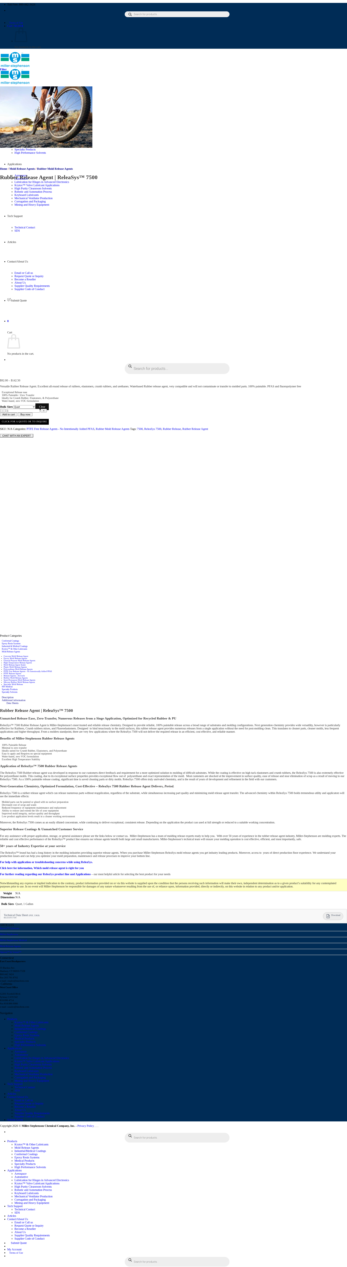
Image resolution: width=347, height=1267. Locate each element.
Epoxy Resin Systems (11, 643)
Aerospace (20, 1051)
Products (12, 1019)
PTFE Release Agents (12, 673)
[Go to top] (96, 1126)
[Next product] (3, 186)
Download (335, 915)
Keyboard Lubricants (26, 1071)
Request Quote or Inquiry (29, 1103)
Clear (42, 406)
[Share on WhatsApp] (2, 432)
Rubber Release (172, 428)
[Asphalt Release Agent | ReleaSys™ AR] (48, 374)
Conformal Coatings (10, 641)
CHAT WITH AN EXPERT (16, 435)
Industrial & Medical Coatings (15, 646)
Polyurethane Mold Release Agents (18, 669)
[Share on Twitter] (10, 432)
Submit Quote (15, 1119)
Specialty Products (10, 689)
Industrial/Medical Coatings (30, 1028)
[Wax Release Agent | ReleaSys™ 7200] (48, 278)
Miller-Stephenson (9, 934)
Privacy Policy (85, 1125)
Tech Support (15, 1084)
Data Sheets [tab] (12, 703)
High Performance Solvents (30, 1045)
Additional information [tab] (13, 700)
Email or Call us (23, 1100)
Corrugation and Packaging (30, 1077)
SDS (17, 1090)
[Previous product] (3, 281)
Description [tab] (8, 697)
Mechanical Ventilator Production (33, 1074)
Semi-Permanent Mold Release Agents (19, 680)
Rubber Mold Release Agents (55, 168)
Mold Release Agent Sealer (15, 665)
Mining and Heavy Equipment (31, 1080)
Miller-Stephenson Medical (13, 940)
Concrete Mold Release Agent (16, 656)
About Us (20, 282)
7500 (140, 428)
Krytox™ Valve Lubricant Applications (36, 185)
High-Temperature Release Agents (18, 663)
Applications (14, 164)
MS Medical (7, 686)
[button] (15, 25)
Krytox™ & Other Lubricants (14, 649)
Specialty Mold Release (13, 684)
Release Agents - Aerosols (14, 676)
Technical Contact (24, 1087)
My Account (14, 1249)
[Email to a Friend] (14, 432)
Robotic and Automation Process (33, 1067)
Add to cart (8, 414)
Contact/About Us (17, 1096)
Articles (11, 1093)
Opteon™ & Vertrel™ (10, 952)
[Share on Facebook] (6, 432)
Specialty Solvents (10, 692)
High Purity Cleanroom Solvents (33, 1064)
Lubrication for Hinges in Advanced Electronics (41, 181)
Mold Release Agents (22, 168)
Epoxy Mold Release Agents (15, 658)
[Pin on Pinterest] (18, 432)
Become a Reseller (25, 1106)
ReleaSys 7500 (152, 428)
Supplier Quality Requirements (32, 1113)
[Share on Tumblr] (22, 432)
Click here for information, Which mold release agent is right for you (42, 868)
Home (3, 168)
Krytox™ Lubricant (9, 928)
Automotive (21, 1054)
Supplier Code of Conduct (29, 1116)
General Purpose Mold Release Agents (19, 660)
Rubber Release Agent (195, 428)
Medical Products (24, 1038)
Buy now (25, 414)
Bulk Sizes (6, 406)
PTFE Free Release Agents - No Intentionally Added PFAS (60, 428)
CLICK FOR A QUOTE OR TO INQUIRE (24, 421)
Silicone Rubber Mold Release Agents (19, 682)
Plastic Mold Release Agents (15, 667)
